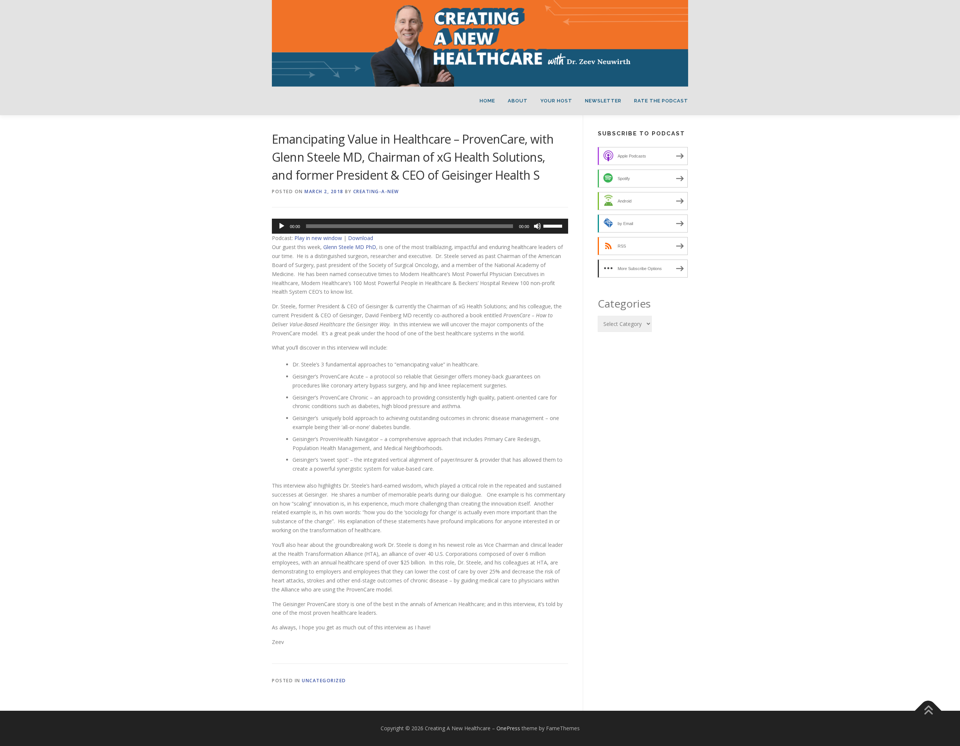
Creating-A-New (376, 191)
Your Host (556, 101)
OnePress (508, 728)
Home (487, 101)
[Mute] (537, 226)
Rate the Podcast (661, 101)
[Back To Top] (928, 711)
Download (360, 238)
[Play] (281, 226)
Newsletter (603, 101)
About (518, 101)
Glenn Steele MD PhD (349, 247)
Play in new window (318, 238)
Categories (624, 303)
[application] (420, 226)
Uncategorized (324, 680)
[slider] (553, 225)
